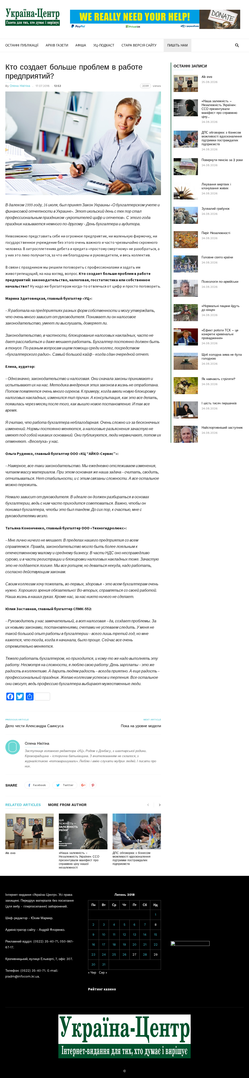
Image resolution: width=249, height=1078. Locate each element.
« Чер (92, 972)
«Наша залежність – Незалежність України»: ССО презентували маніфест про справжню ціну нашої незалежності (79, 860)
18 (114, 944)
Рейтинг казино (102, 989)
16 (93, 944)
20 (134, 944)
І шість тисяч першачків (219, 403)
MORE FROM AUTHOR (67, 805)
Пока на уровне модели (141, 726)
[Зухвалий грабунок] (186, 215)
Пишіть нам (177, 45)
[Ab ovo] (29, 831)
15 (155, 934)
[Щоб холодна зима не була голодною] (186, 361)
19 (124, 944)
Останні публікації (21, 45)
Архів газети (57, 45)
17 (103, 944)
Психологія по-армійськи (220, 281)
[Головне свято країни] (186, 263)
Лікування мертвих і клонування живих (216, 186)
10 (103, 934)
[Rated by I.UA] (190, 945)
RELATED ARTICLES (23, 805)
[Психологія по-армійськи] (186, 288)
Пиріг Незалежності (216, 233)
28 (145, 954)
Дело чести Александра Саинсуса (34, 726)
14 (144, 934)
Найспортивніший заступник (222, 427)
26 (124, 954)
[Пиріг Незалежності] (186, 239)
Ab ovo (10, 853)
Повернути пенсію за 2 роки (222, 160)
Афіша (80, 45)
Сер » (103, 972)
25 (114, 954)
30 (93, 964)
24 (104, 954)
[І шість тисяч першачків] (186, 409)
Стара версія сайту (139, 45)
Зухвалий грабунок (216, 208)
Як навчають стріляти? (218, 379)
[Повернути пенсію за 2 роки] (186, 166)
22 (156, 944)
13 (134, 934)
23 (93, 954)
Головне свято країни (217, 257)
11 (114, 934)
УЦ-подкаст (103, 45)
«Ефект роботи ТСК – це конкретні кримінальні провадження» (220, 334)
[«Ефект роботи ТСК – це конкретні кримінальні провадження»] (186, 336)
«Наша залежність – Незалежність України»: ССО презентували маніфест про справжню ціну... (219, 108)
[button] (237, 45)
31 (103, 964)
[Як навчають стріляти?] (186, 385)
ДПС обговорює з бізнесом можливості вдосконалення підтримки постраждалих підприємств (132, 858)
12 (124, 934)
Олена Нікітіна (20, 86)
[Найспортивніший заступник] (186, 434)
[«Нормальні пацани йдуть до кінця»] (186, 312)
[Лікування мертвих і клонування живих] (186, 190)
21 (144, 944)
